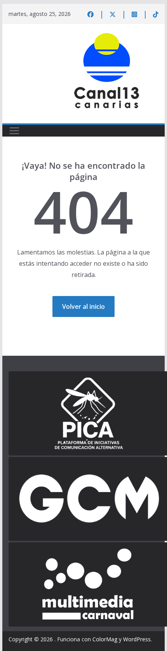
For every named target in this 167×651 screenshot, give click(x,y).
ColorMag (104, 639)
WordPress (137, 639)
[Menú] (14, 131)
